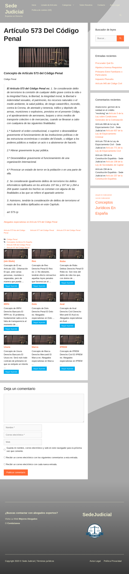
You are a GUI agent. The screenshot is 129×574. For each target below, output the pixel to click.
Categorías (66, 5)
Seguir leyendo (11, 286)
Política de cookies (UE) (42, 10)
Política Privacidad (112, 561)
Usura (7, 347)
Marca (35, 347)
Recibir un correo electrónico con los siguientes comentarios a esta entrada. (42, 457)
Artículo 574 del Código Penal (68, 230)
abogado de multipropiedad (103, 195)
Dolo (34, 304)
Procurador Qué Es (104, 63)
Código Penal (12, 239)
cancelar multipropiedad (102, 198)
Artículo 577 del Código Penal (42, 230)
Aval (62, 304)
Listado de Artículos (49, 5)
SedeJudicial (97, 514)
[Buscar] (120, 38)
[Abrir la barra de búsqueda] (120, 15)
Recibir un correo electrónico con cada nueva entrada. (31, 464)
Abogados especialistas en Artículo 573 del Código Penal (30, 222)
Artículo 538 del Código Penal (18, 245)
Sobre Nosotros (85, 5)
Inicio (34, 5)
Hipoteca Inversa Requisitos (108, 67)
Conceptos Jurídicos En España (19, 242)
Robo (63, 261)
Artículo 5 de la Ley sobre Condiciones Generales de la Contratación (109, 116)
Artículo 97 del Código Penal (18, 248)
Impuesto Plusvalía (104, 79)
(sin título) (9, 261)
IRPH (6, 304)
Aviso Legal (115, 5)
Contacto (101, 5)
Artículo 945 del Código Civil (108, 83)
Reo (34, 261)
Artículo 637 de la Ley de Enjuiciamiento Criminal (108, 133)
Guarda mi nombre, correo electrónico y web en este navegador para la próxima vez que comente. (44, 449)
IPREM (63, 347)
